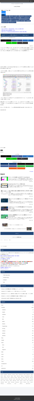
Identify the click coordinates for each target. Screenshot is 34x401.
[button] (22, 43)
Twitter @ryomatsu (6, 275)
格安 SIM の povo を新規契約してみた (8, 30)
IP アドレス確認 (12, 17)
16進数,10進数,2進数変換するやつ (24, 19)
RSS (4, 282)
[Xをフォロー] (25, 164)
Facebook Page (6, 277)
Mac (1, 150)
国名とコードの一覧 (13, 20)
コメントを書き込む (17, 237)
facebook (9, 255)
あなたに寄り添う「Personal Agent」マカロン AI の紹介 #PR (13, 28)
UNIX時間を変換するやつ (12, 22)
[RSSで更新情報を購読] (17, 168)
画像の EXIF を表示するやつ (6, 20)
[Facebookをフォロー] (8, 166)
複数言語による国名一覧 (20, 20)
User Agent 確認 (18, 17)
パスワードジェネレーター (15, 19)
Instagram (5, 255)
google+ (12, 255)
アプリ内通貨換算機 (27, 20)
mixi (15, 255)
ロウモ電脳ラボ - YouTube (5, 258)
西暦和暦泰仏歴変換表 (5, 22)
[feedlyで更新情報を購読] (25, 166)
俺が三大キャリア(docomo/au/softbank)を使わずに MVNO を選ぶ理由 (14, 31)
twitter (1, 255)
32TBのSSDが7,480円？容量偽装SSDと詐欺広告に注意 (11, 298)
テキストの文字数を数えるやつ (25, 17)
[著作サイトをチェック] (8, 164)
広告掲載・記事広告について (5, 267)
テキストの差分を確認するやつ (6, 19)
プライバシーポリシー (4, 268)
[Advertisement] (17, 59)
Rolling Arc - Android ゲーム (5, 17)
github (18, 255)
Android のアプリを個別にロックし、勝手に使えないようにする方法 (13, 291)
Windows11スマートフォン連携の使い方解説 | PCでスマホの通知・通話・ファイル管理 (17, 293)
